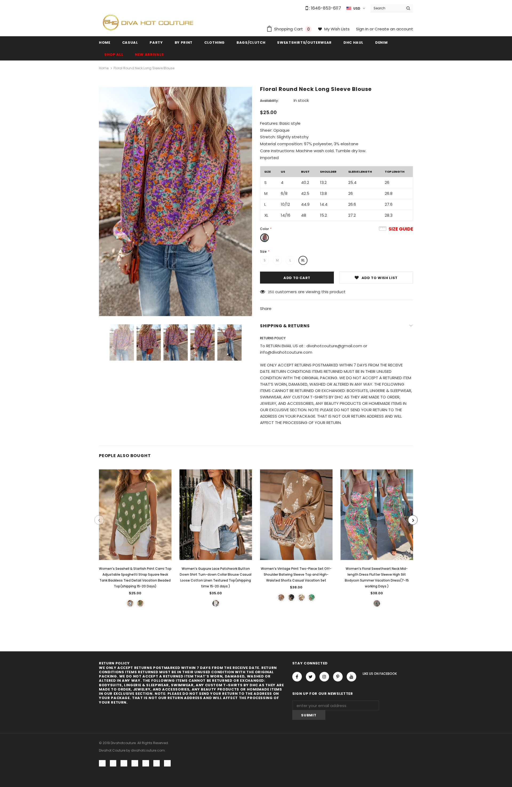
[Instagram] (324, 676)
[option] (175, 201)
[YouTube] (351, 676)
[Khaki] (281, 598)
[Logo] (148, 22)
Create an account (394, 29)
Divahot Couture (112, 750)
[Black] (291, 598)
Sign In (363, 29)
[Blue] (130, 603)
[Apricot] (301, 598)
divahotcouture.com (148, 750)
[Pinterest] (338, 676)
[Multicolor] (377, 603)
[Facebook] (297, 676)
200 (271, 292)
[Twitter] (310, 676)
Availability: (269, 100)
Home (104, 68)
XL (303, 260)
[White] (216, 603)
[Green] (140, 603)
